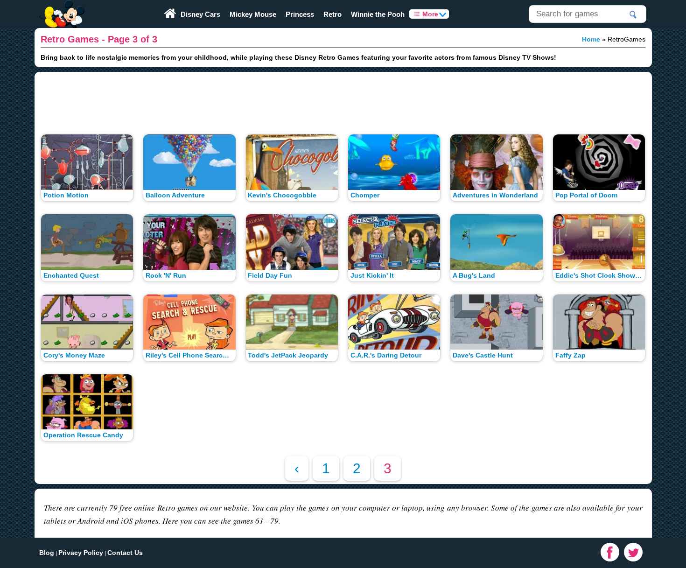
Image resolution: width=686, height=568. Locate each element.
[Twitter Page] (633, 552)
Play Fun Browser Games (61, 6)
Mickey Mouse (253, 14)
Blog (46, 552)
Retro (332, 14)
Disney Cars (200, 14)
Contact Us (125, 552)
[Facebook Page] (610, 552)
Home (591, 39)
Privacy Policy (80, 552)
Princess (300, 14)
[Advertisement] (343, 99)
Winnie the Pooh (378, 14)
